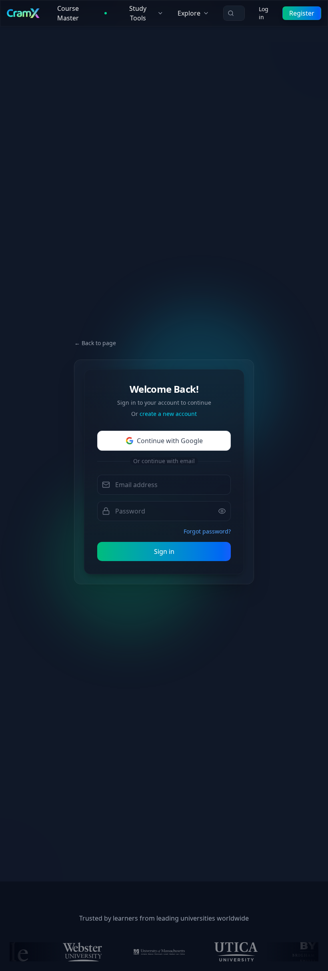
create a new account (168, 414)
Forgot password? (207, 531)
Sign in (164, 551)
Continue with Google (170, 440)
